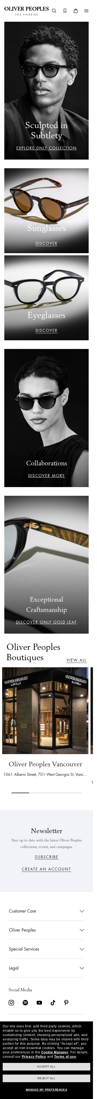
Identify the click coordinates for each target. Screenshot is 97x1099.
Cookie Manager (54, 1052)
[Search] (54, 10)
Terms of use (65, 1057)
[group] (46, 730)
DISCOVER (47, 243)
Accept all (46, 1066)
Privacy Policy (34, 1057)
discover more (46, 476)
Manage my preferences (46, 1089)
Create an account (46, 869)
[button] (86, 10)
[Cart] (75, 10)
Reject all (46, 1078)
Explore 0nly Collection (46, 148)
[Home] (26, 11)
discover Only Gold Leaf (46, 622)
